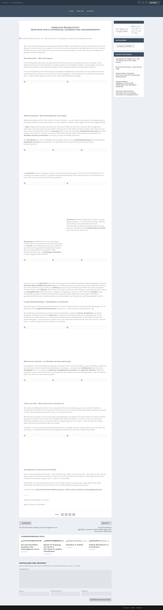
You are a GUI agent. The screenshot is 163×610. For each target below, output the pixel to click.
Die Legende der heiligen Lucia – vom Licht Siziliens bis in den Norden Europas (128, 60)
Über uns (80, 11)
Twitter (132, 608)
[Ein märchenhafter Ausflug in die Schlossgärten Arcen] (31, 541)
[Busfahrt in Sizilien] (76, 541)
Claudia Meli (36, 500)
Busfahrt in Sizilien (74, 545)
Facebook (126, 608)
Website (84, 591)
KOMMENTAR (24, 569)
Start (71, 11)
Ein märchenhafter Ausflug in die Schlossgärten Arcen (30, 547)
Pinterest (139, 608)
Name (22, 591)
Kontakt (90, 11)
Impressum (6, 2)
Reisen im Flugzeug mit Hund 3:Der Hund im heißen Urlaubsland (53, 548)
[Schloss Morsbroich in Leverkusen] (99, 541)
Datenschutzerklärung (17, 2)
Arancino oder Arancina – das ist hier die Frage (129, 68)
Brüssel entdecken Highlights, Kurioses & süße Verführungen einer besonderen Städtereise (126, 84)
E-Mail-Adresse (57, 591)
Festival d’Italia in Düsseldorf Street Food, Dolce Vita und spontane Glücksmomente (128, 75)
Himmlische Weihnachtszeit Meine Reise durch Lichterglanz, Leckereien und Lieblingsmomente (127, 92)
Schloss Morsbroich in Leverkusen (99, 546)
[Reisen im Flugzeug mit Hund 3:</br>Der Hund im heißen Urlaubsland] (54, 541)
